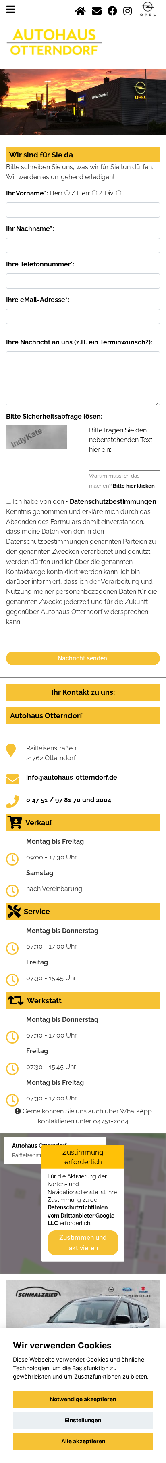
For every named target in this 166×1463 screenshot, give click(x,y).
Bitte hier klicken (134, 486)
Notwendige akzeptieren (83, 1399)
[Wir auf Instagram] (127, 9)
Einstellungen (83, 1420)
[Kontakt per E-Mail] (97, 9)
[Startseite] (80, 9)
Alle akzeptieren (83, 1441)
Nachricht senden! (83, 658)
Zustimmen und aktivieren (83, 1242)
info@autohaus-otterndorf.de (71, 777)
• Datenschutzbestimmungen (111, 501)
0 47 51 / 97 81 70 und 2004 (68, 800)
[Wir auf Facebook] (112, 9)
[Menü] (10, 9)
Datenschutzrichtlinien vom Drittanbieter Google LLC (81, 1215)
